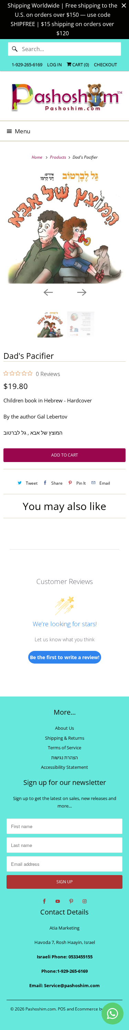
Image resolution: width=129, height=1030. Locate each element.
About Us (64, 728)
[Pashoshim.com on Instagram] (84, 901)
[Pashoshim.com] (64, 98)
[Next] (81, 291)
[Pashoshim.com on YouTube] (57, 901)
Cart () (80, 64)
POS (62, 1009)
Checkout (105, 64)
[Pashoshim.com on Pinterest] (71, 901)
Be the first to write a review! (64, 657)
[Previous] (47, 291)
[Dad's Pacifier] (64, 227)
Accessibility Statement (64, 767)
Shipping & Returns (64, 738)
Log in (54, 64)
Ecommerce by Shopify (97, 1009)
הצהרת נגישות (64, 757)
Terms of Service (64, 747)
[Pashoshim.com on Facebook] (44, 901)
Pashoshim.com (40, 1009)
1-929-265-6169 (27, 64)
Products (58, 157)
